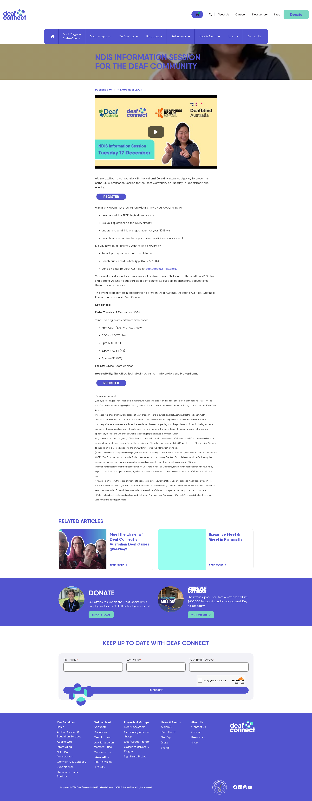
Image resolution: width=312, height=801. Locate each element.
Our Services (66, 722)
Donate (296, 14)
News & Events (171, 722)
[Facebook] (235, 787)
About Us (223, 14)
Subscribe (156, 690)
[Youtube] (250, 787)
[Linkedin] (240, 787)
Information (101, 757)
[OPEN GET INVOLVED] (189, 36)
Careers (240, 14)
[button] (210, 14)
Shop (277, 14)
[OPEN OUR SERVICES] (136, 36)
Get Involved (102, 722)
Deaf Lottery (259, 14)
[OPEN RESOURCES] (161, 36)
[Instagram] (245, 787)
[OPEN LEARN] (237, 36)
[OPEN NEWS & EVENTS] (219, 36)
